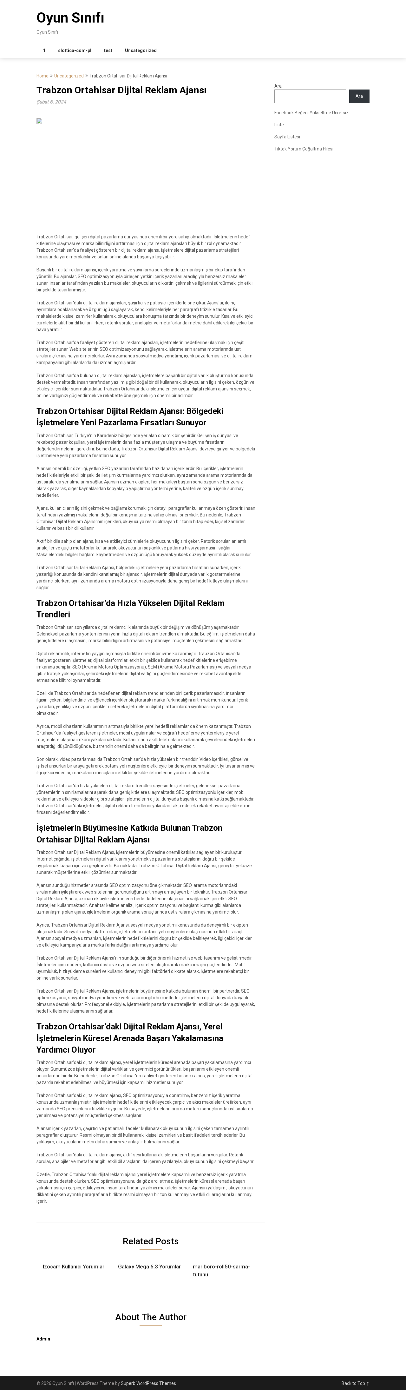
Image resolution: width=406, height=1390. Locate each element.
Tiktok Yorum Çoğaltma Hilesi (303, 148)
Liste (279, 124)
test (108, 50)
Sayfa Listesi (287, 136)
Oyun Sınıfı (70, 18)
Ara (278, 86)
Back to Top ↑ (356, 1383)
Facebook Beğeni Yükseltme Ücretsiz (311, 112)
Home (42, 75)
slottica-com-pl (74, 50)
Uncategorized (141, 50)
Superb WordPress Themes (148, 1383)
